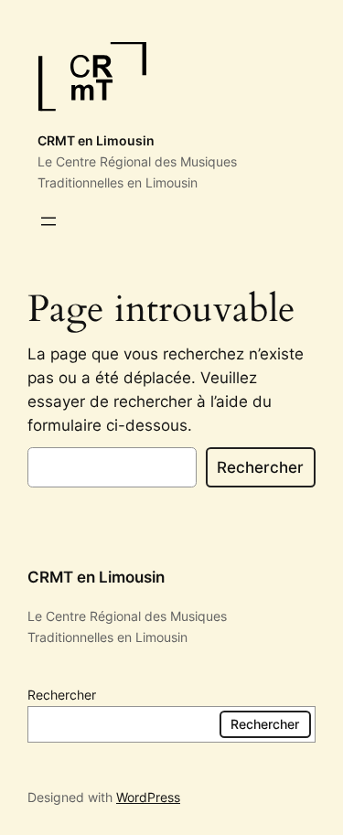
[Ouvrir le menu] (48, 221)
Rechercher (260, 467)
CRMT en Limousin (96, 140)
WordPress (148, 797)
